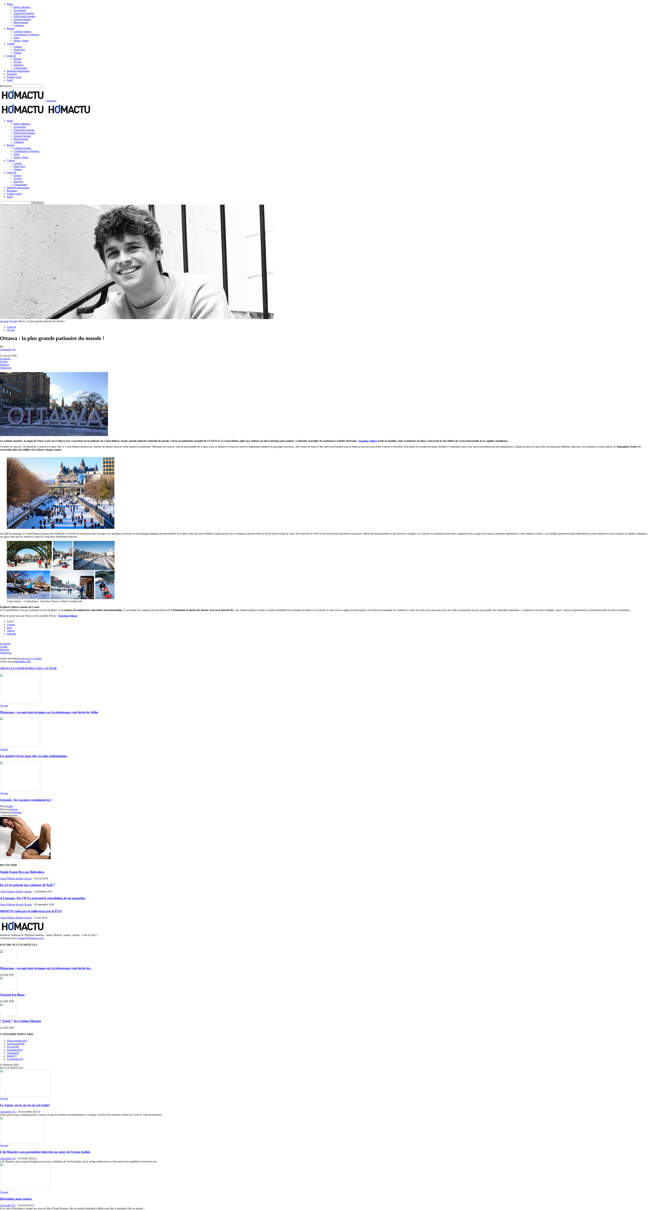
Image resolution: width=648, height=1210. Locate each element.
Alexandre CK (8, 349)
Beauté (10, 28)
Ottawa (11, 630)
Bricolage (12, 74)
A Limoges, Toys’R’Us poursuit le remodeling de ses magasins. (43, 898)
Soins (16, 37)
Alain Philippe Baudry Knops (16, 878)
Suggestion (15, 1049)
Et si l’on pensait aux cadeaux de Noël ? (27, 885)
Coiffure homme (22, 31)
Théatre (18, 52)
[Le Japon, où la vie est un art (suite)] (25, 1095)
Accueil (4, 321)
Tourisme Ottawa (367, 440)
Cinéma (18, 46)
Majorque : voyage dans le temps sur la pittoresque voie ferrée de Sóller (49, 712)
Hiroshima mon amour (16, 1199)
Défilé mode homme (24, 16)
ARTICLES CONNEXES (15, 668)
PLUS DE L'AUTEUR (43, 668)
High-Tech (19, 49)
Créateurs (19, 25)
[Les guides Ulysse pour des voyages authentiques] (20, 746)
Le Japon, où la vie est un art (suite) (24, 1105)
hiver (9, 627)
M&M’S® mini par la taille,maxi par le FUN (31, 911)
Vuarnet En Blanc (12, 994)
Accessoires (20, 10)
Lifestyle (11, 55)
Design (17, 58)
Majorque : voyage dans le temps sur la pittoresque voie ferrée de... (46, 968)
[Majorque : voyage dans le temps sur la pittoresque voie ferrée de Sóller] (20, 702)
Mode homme (21, 22)
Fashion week (14, 77)
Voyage (18, 61)
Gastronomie (20, 68)
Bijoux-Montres (22, 7)
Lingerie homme (22, 19)
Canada (11, 624)
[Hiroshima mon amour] (25, 1189)
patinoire (11, 633)
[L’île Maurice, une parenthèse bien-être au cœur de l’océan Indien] (22, 1142)
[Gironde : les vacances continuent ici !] (20, 790)
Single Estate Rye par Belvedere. (22, 872)
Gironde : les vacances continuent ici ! (26, 800)
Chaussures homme (24, 13)
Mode (10, 4)
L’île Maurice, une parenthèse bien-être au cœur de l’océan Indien (45, 1152)
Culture (11, 43)
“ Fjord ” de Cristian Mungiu (20, 1021)
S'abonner (16, 812)
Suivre (14, 809)
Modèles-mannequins (18, 71)
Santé (10, 80)
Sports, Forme (21, 40)
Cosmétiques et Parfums (26, 34)
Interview (19, 64)
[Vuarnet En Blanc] (8, 988)
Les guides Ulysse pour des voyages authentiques (33, 756)
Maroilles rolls (23, 661)
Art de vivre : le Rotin (30, 658)
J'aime (9, 806)
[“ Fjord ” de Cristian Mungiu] (8, 1014)
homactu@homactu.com (31, 938)
